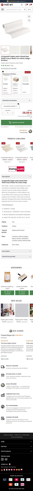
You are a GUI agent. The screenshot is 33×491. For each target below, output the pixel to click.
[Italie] (7, 470)
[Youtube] (6, 459)
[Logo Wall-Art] (7, 4)
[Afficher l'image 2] (15, 50)
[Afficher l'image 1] (5, 50)
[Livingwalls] (16, 169)
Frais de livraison (12, 366)
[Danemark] (12, 470)
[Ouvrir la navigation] (2, 9)
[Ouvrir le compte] (22, 5)
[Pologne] (21, 470)
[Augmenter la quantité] (12, 113)
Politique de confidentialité (21, 435)
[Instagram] (2, 459)
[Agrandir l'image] (29, 20)
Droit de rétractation (17, 437)
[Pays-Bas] (9, 470)
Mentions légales (8, 435)
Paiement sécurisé (12, 417)
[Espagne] (17, 470)
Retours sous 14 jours (13, 374)
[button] (16, 29)
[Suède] (19, 470)
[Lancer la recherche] (24, 9)
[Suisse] (14, 470)
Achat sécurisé (11, 384)
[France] (4, 470)
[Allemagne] (2, 470)
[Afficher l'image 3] (24, 50)
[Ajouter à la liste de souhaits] (29, 17)
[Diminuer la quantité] (2, 113)
